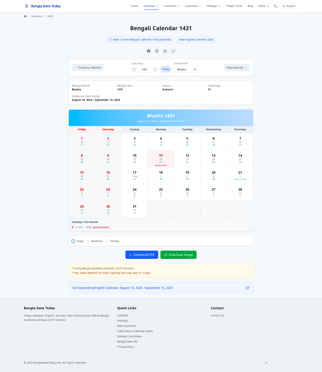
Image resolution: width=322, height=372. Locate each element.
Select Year (137, 63)
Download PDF (144, 255)
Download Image (181, 255)
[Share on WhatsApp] (157, 51)
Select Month (180, 63)
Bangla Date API (127, 341)
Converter (170, 6)
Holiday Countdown (129, 336)
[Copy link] (173, 51)
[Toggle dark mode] (275, 6)
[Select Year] (134, 69)
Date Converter (126, 326)
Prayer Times (234, 6)
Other (262, 6)
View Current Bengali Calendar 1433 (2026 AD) (142, 39)
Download (191, 6)
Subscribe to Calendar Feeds (135, 331)
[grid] (161, 172)
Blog (250, 6)
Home (134, 6)
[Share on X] (165, 51)
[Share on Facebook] (148, 51)
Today (165, 69)
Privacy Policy (125, 346)
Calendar (149, 6)
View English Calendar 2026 (196, 39)
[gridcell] (82, 141)
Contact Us (217, 315)
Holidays (212, 6)
